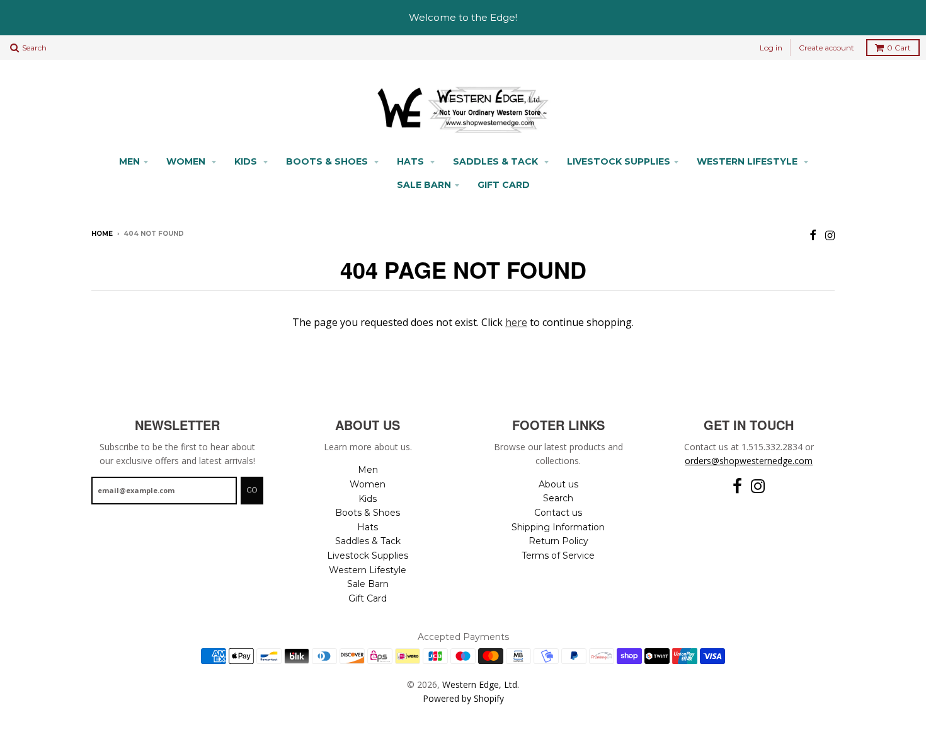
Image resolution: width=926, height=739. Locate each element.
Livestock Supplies (618, 161)
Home (102, 234)
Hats (411, 161)
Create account (826, 47)
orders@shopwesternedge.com (749, 461)
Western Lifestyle (748, 161)
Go (252, 490)
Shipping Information (558, 527)
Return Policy (558, 541)
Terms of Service (558, 555)
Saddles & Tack (496, 161)
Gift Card (503, 184)
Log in (771, 47)
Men (129, 161)
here (516, 322)
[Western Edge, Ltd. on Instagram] (830, 235)
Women (187, 161)
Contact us (558, 512)
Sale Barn (424, 184)
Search (558, 498)
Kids (247, 161)
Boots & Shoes (328, 161)
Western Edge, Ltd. (480, 684)
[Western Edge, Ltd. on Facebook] (812, 235)
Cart (899, 47)
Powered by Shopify (463, 698)
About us (558, 484)
